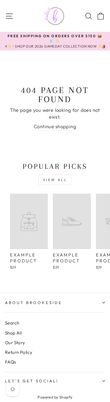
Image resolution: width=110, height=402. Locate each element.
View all (55, 180)
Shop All (13, 333)
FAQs (10, 362)
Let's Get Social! (31, 381)
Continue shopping (55, 126)
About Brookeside (33, 302)
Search (12, 323)
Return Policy (18, 352)
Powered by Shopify (55, 397)
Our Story (15, 342)
